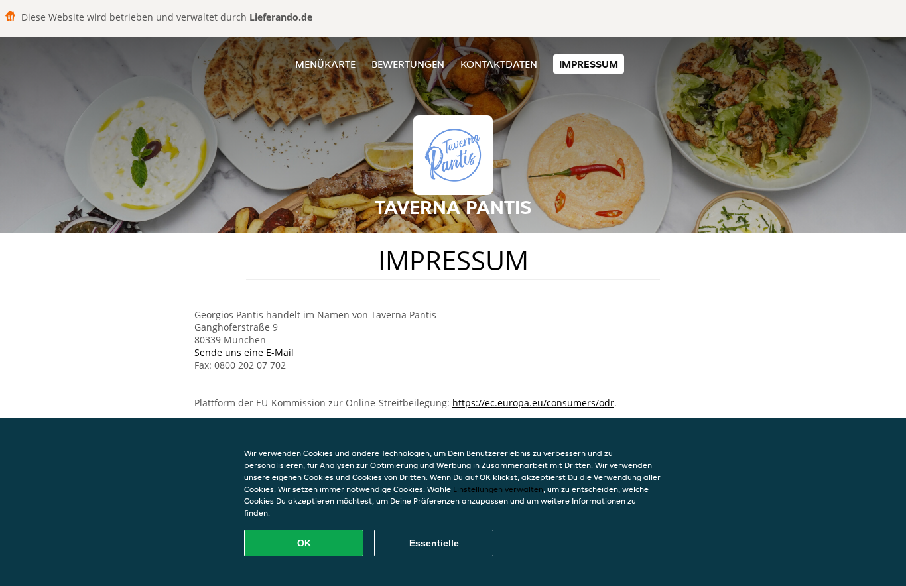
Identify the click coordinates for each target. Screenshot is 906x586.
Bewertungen (407, 64)
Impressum (588, 64)
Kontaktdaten (498, 64)
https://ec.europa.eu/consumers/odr (533, 402)
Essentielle (434, 543)
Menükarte (325, 64)
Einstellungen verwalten (498, 489)
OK (304, 543)
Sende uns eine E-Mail (244, 352)
